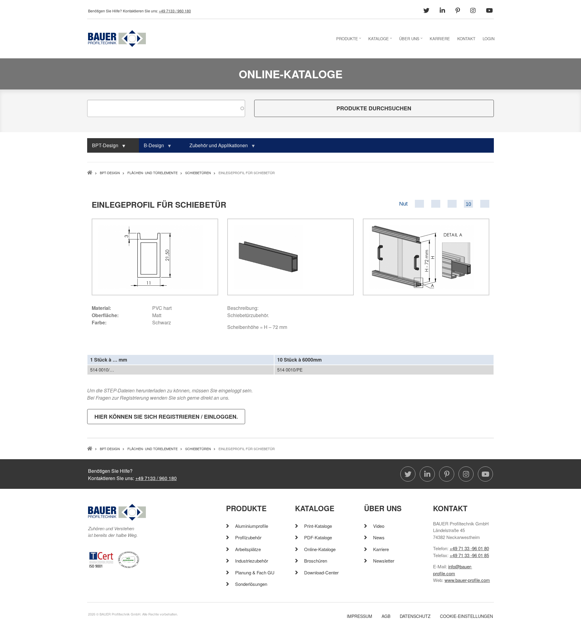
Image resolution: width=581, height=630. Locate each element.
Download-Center (321, 572)
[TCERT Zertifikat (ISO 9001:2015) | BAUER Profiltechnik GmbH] (101, 559)
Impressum (359, 616)
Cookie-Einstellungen (466, 616)
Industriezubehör (251, 560)
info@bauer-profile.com (452, 569)
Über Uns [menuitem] (411, 40)
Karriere (381, 549)
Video (378, 526)
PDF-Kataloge (318, 537)
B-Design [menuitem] (151, 147)
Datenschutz (415, 616)
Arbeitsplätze (248, 549)
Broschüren (315, 560)
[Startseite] (117, 37)
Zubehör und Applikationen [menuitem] (216, 147)
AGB (386, 616)
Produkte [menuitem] (349, 40)
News (379, 537)
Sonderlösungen (251, 584)
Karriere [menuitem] (440, 38)
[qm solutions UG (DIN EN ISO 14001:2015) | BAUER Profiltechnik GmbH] (128, 559)
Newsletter (383, 560)
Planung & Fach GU (254, 572)
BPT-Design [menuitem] (102, 147)
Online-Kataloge (320, 549)
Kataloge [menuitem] (380, 40)
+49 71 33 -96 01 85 (469, 555)
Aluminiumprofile (251, 526)
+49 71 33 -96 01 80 (469, 548)
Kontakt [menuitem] (466, 38)
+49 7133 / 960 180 (175, 10)
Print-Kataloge (318, 526)
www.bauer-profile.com (467, 580)
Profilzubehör (248, 537)
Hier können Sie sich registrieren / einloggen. (166, 417)
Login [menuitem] (488, 38)
